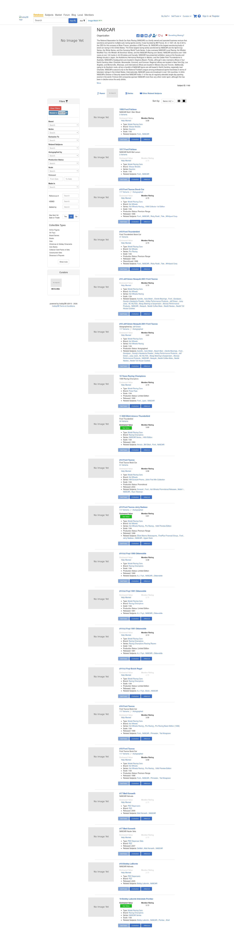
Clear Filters (55, 108)
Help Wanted (126, 120)
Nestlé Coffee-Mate (154, 306)
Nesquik (143, 306)
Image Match (95, 20)
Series (51, 129)
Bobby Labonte (143, 883)
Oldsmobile (158, 575)
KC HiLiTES (133, 303)
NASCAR (145, 134)
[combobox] (64, 125)
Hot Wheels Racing (136, 206)
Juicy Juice (133, 355)
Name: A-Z (167, 101)
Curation (186, 16)
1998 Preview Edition (163, 526)
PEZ (130, 808)
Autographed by (55, 152)
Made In (52, 183)
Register (215, 16)
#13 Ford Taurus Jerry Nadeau (133, 507)
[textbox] (63, 125)
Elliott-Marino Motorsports (147, 535)
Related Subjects (56, 144)
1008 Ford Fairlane (128, 109)
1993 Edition (147, 437)
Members (89, 14)
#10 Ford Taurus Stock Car (131, 189)
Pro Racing (133, 251)
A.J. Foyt (140, 575)
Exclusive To (54, 136)
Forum (66, 14)
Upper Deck (148, 538)
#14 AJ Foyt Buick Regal (130, 668)
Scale (51, 167)
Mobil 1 (180, 489)
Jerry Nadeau (128, 538)
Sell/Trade (175, 16)
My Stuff (164, 16)
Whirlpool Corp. (172, 216)
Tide (162, 216)
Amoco (139, 444)
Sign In (206, 16)
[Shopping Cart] (195, 15)
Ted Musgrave (165, 733)
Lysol (144, 400)
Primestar (154, 733)
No (76, 216)
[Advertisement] (117, 6)
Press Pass (133, 391)
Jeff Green (174, 301)
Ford (139, 134)
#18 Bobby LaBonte (128, 863)
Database (38, 14)
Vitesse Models (134, 126)
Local (80, 14)
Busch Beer (158, 351)
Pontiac (161, 920)
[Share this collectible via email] (146, 35)
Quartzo (132, 129)
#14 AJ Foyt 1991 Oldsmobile (132, 591)
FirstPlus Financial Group (168, 535)
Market (58, 14)
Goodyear (177, 298)
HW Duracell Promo (137, 479)
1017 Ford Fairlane (128, 149)
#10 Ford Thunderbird (129, 231)
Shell (168, 920)
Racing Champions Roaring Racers (142, 643)
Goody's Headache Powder (133, 301)
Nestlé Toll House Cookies (140, 360)
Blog (74, 14)
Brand (51, 121)
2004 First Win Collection (155, 479)
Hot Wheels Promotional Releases (163, 489)
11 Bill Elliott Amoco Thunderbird (134, 416)
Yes (65, 216)
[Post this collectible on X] (142, 35)
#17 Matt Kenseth (127, 793)
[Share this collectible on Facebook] (138, 35)
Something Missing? (176, 35)
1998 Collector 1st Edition (155, 206)
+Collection (135, 139)
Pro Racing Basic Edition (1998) (167, 726)
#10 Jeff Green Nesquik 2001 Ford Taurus (138, 279)
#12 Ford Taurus (127, 459)
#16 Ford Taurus (127, 706)
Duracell (140, 489)
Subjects (49, 14)
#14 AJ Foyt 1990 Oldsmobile (132, 553)
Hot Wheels (133, 204)
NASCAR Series (135, 437)
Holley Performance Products (157, 301)
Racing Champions (136, 435)
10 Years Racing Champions (132, 376)
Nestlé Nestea (169, 306)
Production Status (56, 159)
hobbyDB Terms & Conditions (63, 306)
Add (81, 20)
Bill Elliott (147, 444)
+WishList (146, 139)
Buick (147, 691)
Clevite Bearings (160, 298)
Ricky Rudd (155, 216)
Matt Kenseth (142, 813)
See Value (126, 428)
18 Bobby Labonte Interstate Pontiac (136, 898)
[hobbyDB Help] (199, 15)
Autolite (140, 298)
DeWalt (140, 848)
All (71, 216)
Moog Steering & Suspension (150, 303)
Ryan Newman (137, 491)
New (72, 20)
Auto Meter (148, 298)
